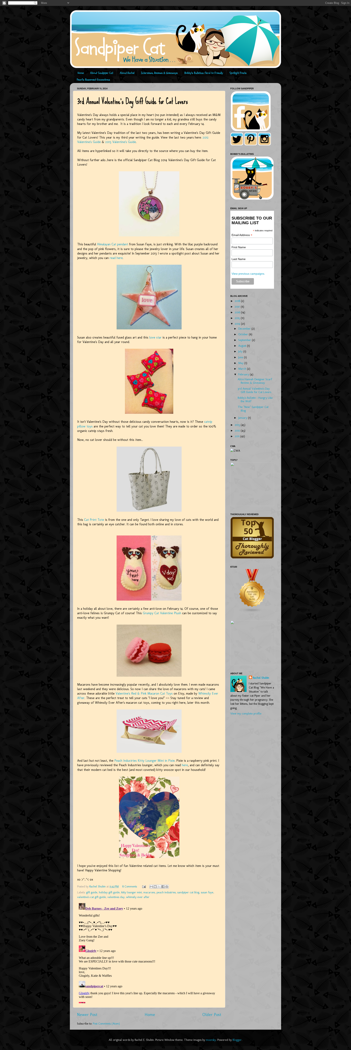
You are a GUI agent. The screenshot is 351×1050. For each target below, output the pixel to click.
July (240, 351)
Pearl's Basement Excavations (93, 80)
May (241, 363)
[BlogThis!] (155, 887)
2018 (238, 301)
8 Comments (129, 886)
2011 (237, 436)
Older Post (211, 1014)
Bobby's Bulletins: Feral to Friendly (203, 73)
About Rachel (127, 73)
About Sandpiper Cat (101, 73)
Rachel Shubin (261, 678)
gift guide (91, 892)
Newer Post (87, 1014)
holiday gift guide (109, 892)
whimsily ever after (138, 897)
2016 (238, 312)
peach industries (166, 892)
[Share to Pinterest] (167, 887)
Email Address (242, 235)
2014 (238, 324)
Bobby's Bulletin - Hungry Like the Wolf (255, 399)
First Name (239, 247)
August (242, 345)
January (243, 418)
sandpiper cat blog (188, 892)
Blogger (237, 1040)
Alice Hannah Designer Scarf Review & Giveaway (255, 381)
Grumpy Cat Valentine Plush (162, 613)
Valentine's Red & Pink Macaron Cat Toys (144, 693)
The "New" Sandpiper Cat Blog (253, 408)
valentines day (116, 897)
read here (116, 258)
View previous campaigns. (248, 273)
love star (155, 337)
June (241, 357)
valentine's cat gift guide (91, 897)
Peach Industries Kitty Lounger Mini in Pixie (144, 761)
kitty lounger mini (131, 892)
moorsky (211, 1040)
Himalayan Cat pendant (113, 244)
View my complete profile (245, 713)
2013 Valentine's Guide (120, 142)
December (244, 328)
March (242, 368)
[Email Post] (144, 886)
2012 (238, 430)
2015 (238, 318)
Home (81, 73)
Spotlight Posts (238, 73)
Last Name (239, 259)
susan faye (207, 892)
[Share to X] (159, 887)
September (245, 340)
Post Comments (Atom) (106, 1023)
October (243, 334)
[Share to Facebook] (163, 887)
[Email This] (151, 887)
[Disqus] (149, 952)
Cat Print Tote (94, 520)
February (244, 374)
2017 (238, 306)
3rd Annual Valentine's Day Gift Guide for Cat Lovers (254, 390)
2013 (238, 425)
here (185, 765)
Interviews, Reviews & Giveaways (159, 73)
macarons (149, 892)
